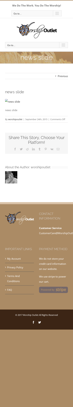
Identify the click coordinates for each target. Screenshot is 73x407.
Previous (63, 76)
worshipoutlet (15, 119)
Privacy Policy (15, 267)
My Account (14, 258)
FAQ (9, 289)
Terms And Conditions (13, 278)
